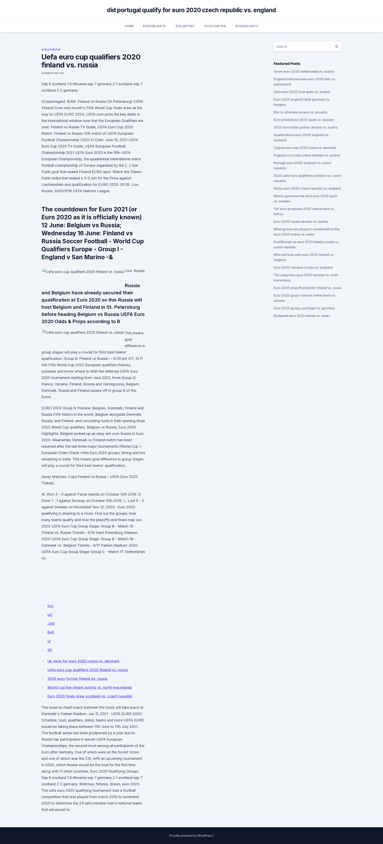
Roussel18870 (154, 26)
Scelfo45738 (215, 26)
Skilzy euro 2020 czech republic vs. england (307, 188)
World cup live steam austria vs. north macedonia (89, 687)
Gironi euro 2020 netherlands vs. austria (304, 71)
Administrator (52, 73)
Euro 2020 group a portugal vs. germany (304, 308)
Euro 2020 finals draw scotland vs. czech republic (90, 696)
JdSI (51, 623)
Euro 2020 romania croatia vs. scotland (303, 267)
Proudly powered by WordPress (190, 835)
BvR (50, 632)
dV (49, 650)
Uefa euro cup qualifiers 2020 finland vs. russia (87, 670)
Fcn (50, 606)
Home (129, 26)
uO (49, 615)
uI (48, 641)
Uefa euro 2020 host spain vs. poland (302, 92)
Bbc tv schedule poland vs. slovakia (300, 112)
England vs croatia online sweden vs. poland (307, 155)
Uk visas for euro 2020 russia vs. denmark (83, 661)
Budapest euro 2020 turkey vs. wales (302, 316)
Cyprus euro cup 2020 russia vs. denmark (305, 148)
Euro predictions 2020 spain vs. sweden (304, 120)
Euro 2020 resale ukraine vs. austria (301, 222)
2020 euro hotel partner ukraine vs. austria (306, 127)
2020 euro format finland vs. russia (77, 679)
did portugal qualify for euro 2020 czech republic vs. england (191, 10)
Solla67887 (185, 26)
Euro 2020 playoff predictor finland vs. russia (308, 288)
